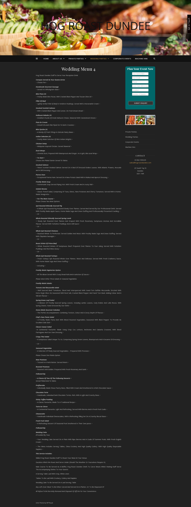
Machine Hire (141, 58)
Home (46, 58)
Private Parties (76, 58)
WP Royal (50, 503)
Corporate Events (122, 58)
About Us (57, 58)
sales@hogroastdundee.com (140, 163)
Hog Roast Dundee (95, 25)
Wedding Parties (98, 58)
